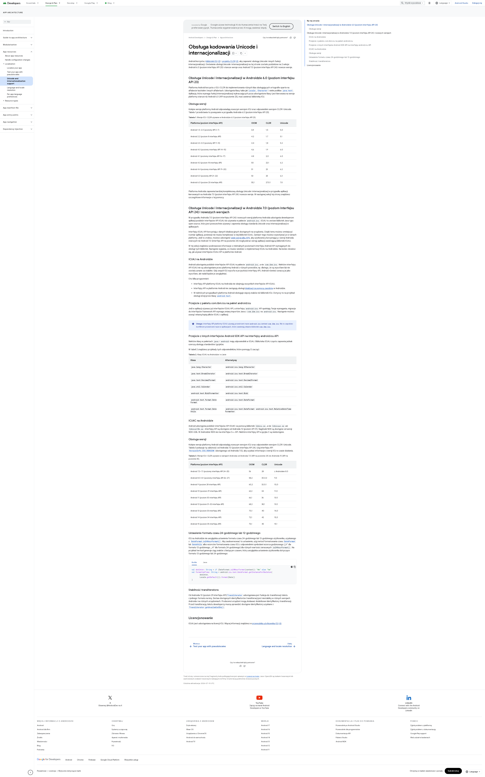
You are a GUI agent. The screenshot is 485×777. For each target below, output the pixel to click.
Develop (71, 3)
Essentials (31, 3)
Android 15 (265, 733)
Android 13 (265, 741)
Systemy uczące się (119, 729)
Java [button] (205, 562)
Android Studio (461, 3)
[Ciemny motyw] (291, 566)
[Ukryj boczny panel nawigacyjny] (30, 772)
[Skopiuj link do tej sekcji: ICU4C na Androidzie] (215, 420)
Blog (110, 3)
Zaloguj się (477, 3)
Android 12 (265, 745)
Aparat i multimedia (120, 737)
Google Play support (418, 733)
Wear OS (189, 729)
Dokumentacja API (343, 733)
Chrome (80, 760)
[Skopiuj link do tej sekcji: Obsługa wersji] (208, 104)
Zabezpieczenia (43, 733)
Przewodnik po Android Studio (348, 725)
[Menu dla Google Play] (98, 3)
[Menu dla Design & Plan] (60, 3)
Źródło (39, 737)
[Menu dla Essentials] (39, 3)
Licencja (52, 771)
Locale (252, 90)
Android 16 (265, 729)
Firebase (92, 760)
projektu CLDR (229, 61)
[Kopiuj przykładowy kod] (294, 566)
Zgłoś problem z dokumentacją (422, 729)
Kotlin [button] (194, 562)
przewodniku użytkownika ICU (265, 623)
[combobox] (412, 3)
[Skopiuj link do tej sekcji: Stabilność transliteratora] (221, 590)
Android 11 (265, 749)
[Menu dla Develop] (78, 3)
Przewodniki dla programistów (348, 729)
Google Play (89, 3)
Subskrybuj (453, 771)
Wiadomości (42, 741)
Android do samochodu (195, 737)
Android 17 (265, 725)
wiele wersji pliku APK (240, 238)
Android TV (190, 741)
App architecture (13, 12)
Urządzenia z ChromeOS (196, 733)
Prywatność (116, 741)
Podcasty (40, 749)
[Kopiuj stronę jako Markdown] (241, 53)
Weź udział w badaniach (420, 737)
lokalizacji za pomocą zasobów (259, 288)
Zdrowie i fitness (118, 733)
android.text (223, 296)
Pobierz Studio (341, 737)
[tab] (194, 562)
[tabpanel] (242, 574)
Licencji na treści (253, 676)
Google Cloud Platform (110, 760)
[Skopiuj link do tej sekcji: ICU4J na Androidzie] (215, 259)
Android (40, 725)
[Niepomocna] (294, 38)
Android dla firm (43, 729)
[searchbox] (17, 22)
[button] (15, 38)
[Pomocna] (291, 38)
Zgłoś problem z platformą (421, 725)
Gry (113, 725)
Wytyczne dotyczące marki (69, 771)
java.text (287, 90)
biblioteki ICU (212, 61)
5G (113, 745)
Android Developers (196, 37)
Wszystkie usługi (131, 760)
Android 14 (265, 737)
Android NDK (341, 741)
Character (263, 90)
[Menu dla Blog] (115, 3)
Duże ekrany (191, 725)
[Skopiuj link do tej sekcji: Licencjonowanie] (215, 618)
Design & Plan (51, 3)
